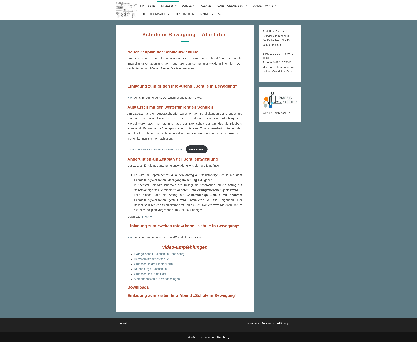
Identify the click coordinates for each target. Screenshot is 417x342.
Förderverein (184, 14)
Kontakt (124, 323)
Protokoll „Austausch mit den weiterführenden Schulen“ (155, 149)
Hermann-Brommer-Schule (151, 259)
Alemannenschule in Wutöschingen (157, 279)
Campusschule (281, 113)
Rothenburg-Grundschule (150, 269)
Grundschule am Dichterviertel (153, 264)
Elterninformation (153, 14)
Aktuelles (167, 5)
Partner (204, 14)
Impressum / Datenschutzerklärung (267, 323)
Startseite (147, 5)
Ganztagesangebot (230, 5)
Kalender (206, 5)
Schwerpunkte (262, 5)
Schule (187, 5)
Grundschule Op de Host (150, 273)
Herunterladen (196, 149)
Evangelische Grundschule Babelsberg (159, 254)
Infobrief (147, 216)
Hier (130, 97)
